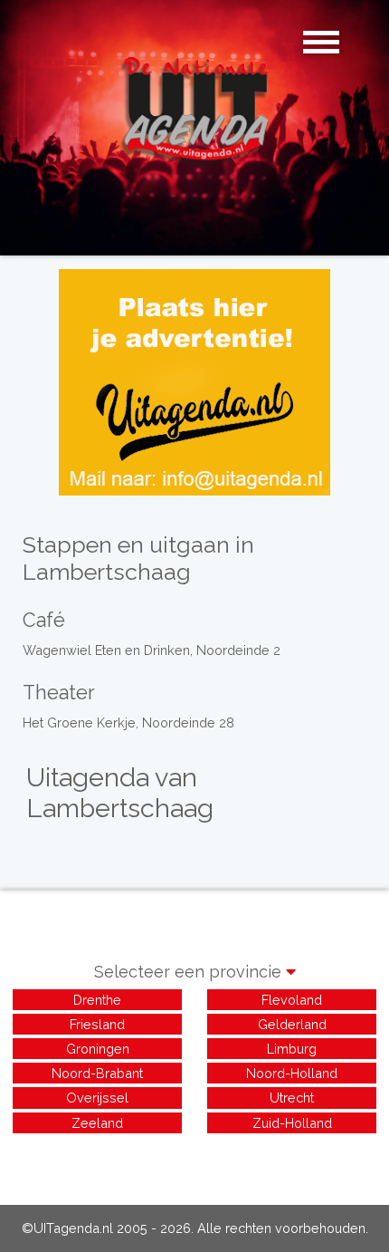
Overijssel (97, 1097)
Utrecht (292, 1097)
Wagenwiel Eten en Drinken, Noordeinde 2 (151, 650)
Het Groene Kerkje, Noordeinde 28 (128, 722)
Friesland (97, 1024)
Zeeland (97, 1123)
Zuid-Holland (292, 1123)
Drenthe (97, 999)
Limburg (292, 1048)
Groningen (97, 1048)
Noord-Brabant (97, 1073)
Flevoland (291, 999)
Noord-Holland (291, 1073)
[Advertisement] (194, 1159)
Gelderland (292, 1024)
